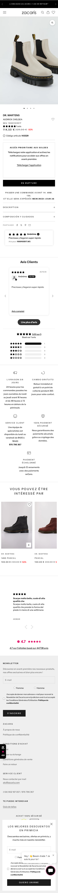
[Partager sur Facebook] (17, 225)
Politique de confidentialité (16, 734)
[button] (9, 126)
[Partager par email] (29, 225)
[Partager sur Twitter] (21, 225)
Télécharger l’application (29, 165)
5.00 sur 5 (36, 334)
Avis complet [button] (18, 311)
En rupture (29, 183)
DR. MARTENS (11, 115)
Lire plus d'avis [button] (29, 322)
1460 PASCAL (8, 558)
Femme (21, 857)
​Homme (40, 688)
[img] (18, 272)
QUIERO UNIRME (29, 882)
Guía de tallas (9, 806)
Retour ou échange (12, 754)
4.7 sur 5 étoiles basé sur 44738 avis (29, 648)
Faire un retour (10, 764)
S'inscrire (14, 713)
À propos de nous (11, 729)
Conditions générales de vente (17, 759)
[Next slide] (52, 296)
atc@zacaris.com (11, 782)
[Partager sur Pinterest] (25, 225)
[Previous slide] (5, 296)
